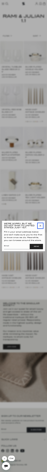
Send (36, 246)
